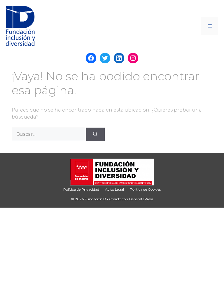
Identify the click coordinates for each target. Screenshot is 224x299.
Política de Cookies (145, 189)
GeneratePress (141, 199)
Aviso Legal (114, 189)
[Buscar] (95, 134)
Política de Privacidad (81, 189)
